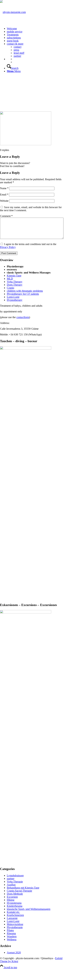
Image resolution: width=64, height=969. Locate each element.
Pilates (10, 930)
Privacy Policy (8, 247)
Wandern (12, 936)
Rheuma (11, 933)
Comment (6, 216)
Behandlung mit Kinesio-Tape (23, 887)
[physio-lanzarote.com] (13, 12)
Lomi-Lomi (13, 296)
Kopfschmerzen (15, 915)
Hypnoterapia (14, 902)
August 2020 (14, 952)
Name (4, 188)
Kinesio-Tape (14, 275)
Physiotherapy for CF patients (23, 293)
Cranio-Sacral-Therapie (19, 890)
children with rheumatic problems (25, 290)
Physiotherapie (15, 927)
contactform (22, 317)
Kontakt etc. (13, 912)
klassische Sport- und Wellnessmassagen (28, 909)
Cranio (10, 287)
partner (10, 878)
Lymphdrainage (15, 875)
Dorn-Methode (15, 893)
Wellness (11, 939)
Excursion (12, 896)
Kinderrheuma (14, 906)
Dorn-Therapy (14, 284)
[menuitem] (35, 28)
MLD (10, 278)
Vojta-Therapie (15, 881)
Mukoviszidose (15, 924)
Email (4, 194)
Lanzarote (12, 918)
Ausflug (11, 884)
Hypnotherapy (14, 300)
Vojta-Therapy (14, 281)
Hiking (10, 899)
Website (4, 200)
